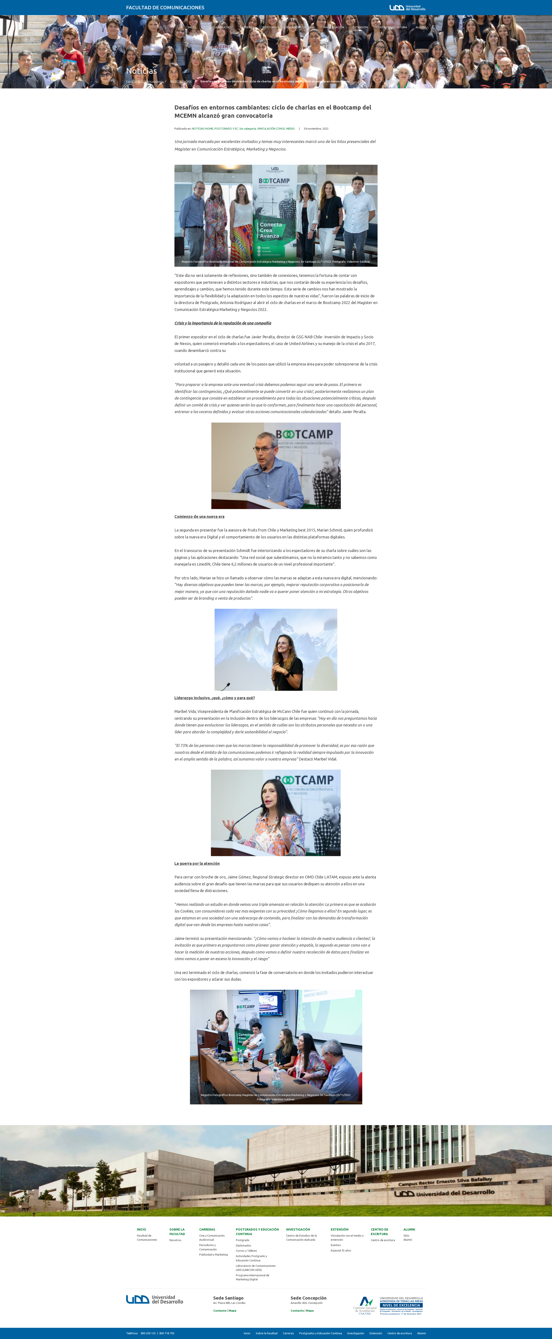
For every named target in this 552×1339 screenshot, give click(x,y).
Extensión (339, 1229)
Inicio (141, 1229)
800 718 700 (166, 1333)
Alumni (409, 1229)
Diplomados (243, 1245)
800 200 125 (148, 1333)
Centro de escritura (379, 1232)
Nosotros (175, 1240)
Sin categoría (247, 128)
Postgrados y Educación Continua (257, 1232)
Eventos (336, 1244)
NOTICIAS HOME (181, 81)
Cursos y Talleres (246, 1250)
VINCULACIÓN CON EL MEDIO (276, 128)
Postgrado (242, 1240)
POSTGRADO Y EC (226, 128)
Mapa (232, 1310)
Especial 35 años (341, 1250)
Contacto (220, 1310)
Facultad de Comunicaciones (165, 7)
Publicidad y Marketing (213, 1254)
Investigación (298, 1229)
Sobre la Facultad (177, 1232)
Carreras (207, 1229)
